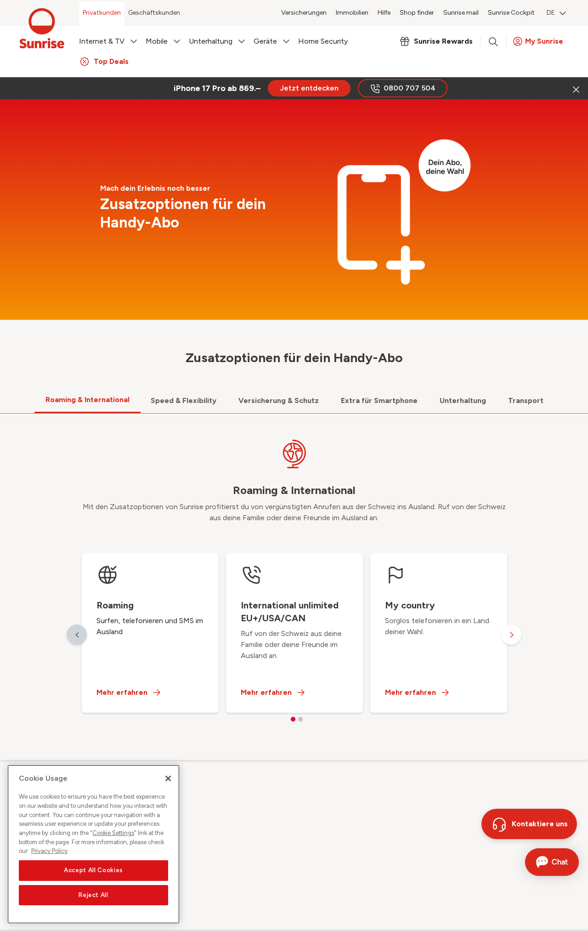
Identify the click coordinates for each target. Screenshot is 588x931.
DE (551, 13)
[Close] (168, 778)
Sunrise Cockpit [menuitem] (511, 13)
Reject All (93, 894)
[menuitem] (556, 13)
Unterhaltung (463, 400)
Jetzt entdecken (309, 88)
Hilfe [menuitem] (384, 13)
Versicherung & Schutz (278, 400)
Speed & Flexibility (183, 400)
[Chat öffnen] (552, 862)
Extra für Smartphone (379, 400)
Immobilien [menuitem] (352, 13)
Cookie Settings (113, 832)
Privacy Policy (49, 850)
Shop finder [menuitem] (417, 13)
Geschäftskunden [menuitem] (154, 13)
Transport (525, 400)
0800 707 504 (409, 88)
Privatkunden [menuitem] (102, 13)
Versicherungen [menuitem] (304, 13)
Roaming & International (87, 399)
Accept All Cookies (93, 870)
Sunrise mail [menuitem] (461, 13)
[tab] (87, 400)
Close (575, 88)
